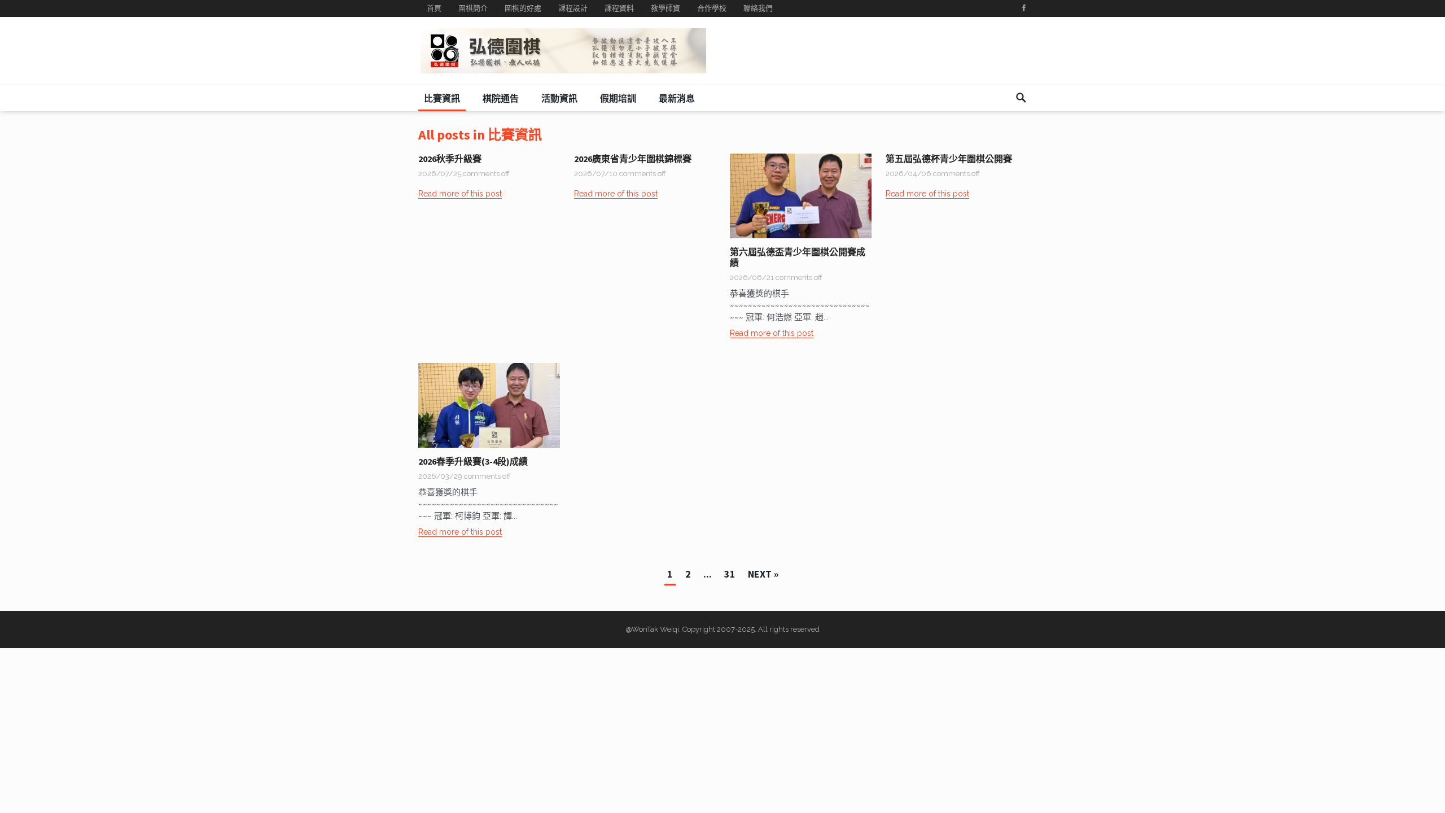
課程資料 (619, 8)
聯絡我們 (758, 8)
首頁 (434, 8)
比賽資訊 (442, 98)
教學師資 (665, 8)
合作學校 (711, 8)
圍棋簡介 (473, 8)
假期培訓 (618, 98)
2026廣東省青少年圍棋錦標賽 (632, 158)
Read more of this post (460, 193)
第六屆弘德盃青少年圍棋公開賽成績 (797, 257)
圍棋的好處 (523, 8)
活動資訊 (559, 98)
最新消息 (677, 98)
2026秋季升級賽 (449, 158)
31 (729, 573)
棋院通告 (501, 98)
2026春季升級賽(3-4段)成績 (473, 461)
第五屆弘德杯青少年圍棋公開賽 (949, 158)
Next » (763, 573)
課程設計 (573, 8)
